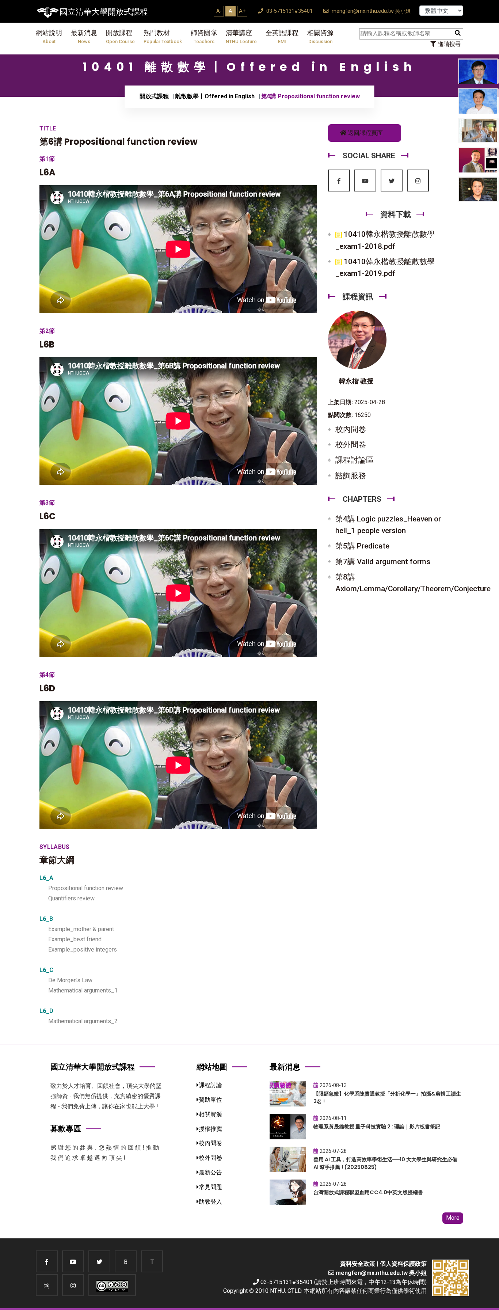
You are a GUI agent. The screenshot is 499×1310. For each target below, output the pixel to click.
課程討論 (210, 1085)
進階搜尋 (448, 44)
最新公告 (210, 1172)
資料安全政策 (357, 1263)
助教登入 (210, 1201)
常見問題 (210, 1187)
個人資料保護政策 (403, 1263)
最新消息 (84, 36)
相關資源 (320, 36)
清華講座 (241, 36)
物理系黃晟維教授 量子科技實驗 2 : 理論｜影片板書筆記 (376, 1126)
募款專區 (65, 1128)
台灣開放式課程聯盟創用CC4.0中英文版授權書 (368, 1192)
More (453, 1217)
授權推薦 (210, 1128)
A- (219, 11)
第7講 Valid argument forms (382, 561)
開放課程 (120, 36)
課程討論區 (354, 460)
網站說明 (49, 36)
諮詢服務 (350, 475)
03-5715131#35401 (289, 11)
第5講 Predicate (362, 546)
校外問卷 (350, 444)
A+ (242, 11)
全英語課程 (282, 36)
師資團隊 (204, 36)
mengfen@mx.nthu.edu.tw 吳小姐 (370, 11)
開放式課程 (154, 96)
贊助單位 (210, 1099)
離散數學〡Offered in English (215, 96)
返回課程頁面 (364, 132)
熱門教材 (163, 36)
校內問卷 (350, 429)
